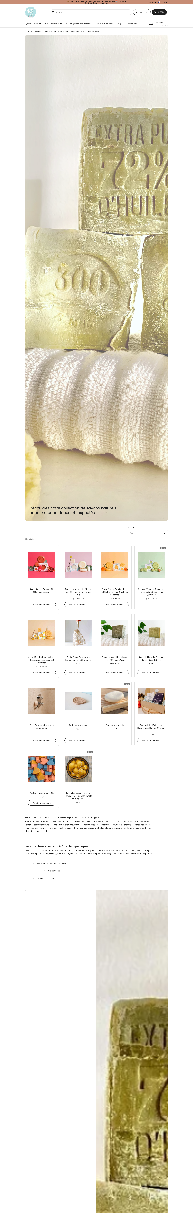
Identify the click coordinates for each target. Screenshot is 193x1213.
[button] (96, 863)
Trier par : (131, 527)
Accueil (27, 31)
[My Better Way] (30, 12)
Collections (37, 31)
